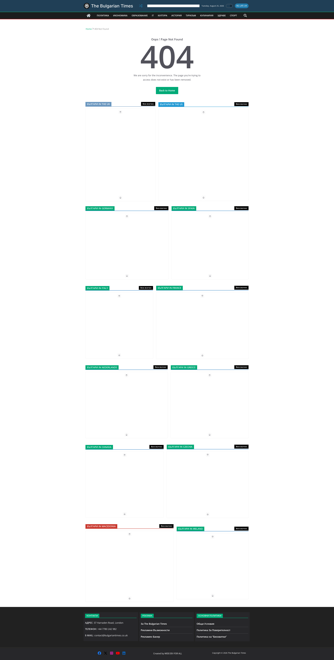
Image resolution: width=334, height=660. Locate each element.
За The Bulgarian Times (154, 623)
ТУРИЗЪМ (191, 15)
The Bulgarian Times (112, 5)
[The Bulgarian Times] (89, 15)
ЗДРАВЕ (221, 15)
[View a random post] (141, 6)
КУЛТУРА (162, 15)
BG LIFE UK (241, 5)
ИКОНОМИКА (120, 15)
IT (153, 15)
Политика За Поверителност (213, 630)
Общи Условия (205, 623)
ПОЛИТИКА (103, 15)
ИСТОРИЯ (176, 15)
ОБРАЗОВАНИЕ (140, 15)
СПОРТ (233, 15)
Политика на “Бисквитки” (212, 636)
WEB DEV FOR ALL (173, 653)
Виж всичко (148, 104)
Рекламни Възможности (155, 630)
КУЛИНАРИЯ (206, 15)
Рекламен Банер (150, 636)
